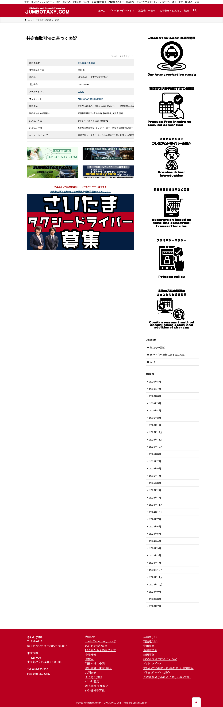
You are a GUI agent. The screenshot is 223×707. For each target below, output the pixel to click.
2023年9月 (155, 591)
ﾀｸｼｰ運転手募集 (95, 690)
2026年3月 (155, 417)
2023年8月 (155, 599)
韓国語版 (149, 655)
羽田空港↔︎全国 (95, 664)
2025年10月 (156, 446)
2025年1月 (155, 497)
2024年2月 (155, 555)
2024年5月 (155, 533)
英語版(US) (150, 637)
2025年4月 (155, 475)
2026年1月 (155, 425)
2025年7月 (155, 461)
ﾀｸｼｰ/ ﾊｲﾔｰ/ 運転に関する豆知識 (167, 354)
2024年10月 (156, 512)
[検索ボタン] (195, 10)
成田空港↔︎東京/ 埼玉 (98, 668)
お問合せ (90, 672)
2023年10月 (156, 584)
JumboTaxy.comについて (100, 641)
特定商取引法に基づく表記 (160, 659)
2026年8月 (155, 381)
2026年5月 (155, 403)
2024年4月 (155, 541)
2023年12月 (156, 569)
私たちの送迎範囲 (96, 646)
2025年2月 (155, 490)
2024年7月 (155, 519)
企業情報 (90, 655)
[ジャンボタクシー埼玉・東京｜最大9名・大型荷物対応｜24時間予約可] (47, 10)
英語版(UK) (150, 641)
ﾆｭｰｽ (152, 362)
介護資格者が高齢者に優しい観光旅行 (167, 677)
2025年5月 (155, 468)
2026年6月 (155, 396)
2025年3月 (155, 483)
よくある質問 (93, 677)
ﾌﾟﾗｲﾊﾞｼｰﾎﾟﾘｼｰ (152, 664)
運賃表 (89, 659)
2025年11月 (156, 439)
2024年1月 (155, 562)
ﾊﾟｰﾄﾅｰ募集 (92, 681)
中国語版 (149, 646)
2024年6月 (155, 526)
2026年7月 (155, 389)
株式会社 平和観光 (96, 686)
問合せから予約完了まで (100, 650)
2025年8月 (155, 454)
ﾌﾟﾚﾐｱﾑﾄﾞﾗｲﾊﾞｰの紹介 (156, 672)
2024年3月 (155, 548)
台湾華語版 (150, 650)
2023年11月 (156, 577)
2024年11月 (156, 504)
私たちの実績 (157, 347)
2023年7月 (155, 606)
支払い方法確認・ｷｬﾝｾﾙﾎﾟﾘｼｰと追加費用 (168, 668)
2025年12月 (156, 432)
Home (91, 637)
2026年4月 (155, 410)
